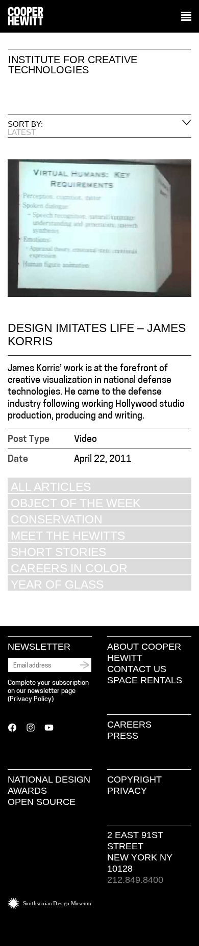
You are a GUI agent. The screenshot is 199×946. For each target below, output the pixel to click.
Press (122, 736)
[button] (186, 16)
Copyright (134, 779)
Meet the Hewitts (68, 535)
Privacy (127, 791)
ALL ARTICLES (51, 486)
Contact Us (136, 669)
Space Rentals (144, 680)
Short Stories (58, 551)
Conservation (57, 519)
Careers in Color (69, 568)
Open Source (42, 802)
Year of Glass (57, 584)
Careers (129, 724)
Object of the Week (75, 502)
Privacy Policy (31, 699)
